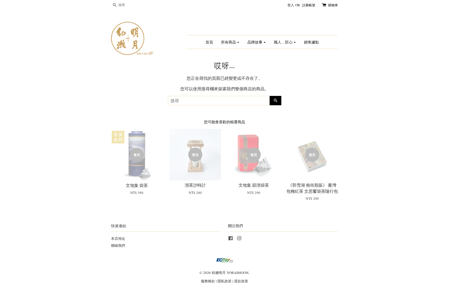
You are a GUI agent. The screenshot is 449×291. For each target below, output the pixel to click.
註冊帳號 (308, 5)
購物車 (333, 5)
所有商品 (229, 42)
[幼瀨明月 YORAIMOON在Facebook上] (230, 238)
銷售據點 (311, 42)
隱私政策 (224, 281)
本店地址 (118, 238)
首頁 (209, 42)
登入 (290, 5)
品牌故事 (255, 42)
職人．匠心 (283, 42)
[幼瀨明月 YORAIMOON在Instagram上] (239, 238)
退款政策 (241, 281)
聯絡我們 (118, 245)
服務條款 (208, 281)
